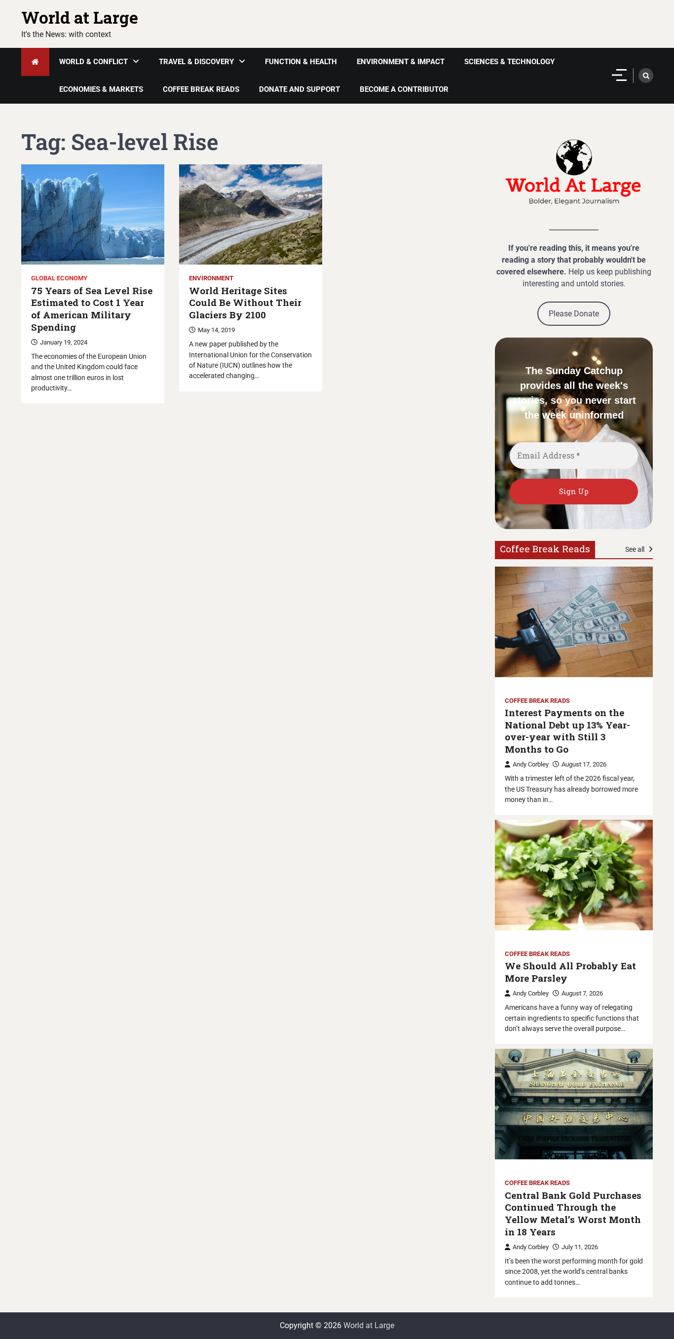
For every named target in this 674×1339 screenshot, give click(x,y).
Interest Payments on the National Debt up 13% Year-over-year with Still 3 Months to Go (567, 731)
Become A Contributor (404, 89)
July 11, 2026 (580, 1247)
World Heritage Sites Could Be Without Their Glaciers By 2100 (245, 303)
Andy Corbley (531, 764)
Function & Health (301, 61)
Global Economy (59, 278)
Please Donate (574, 313)
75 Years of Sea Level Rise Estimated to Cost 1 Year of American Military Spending (91, 309)
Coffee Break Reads (201, 89)
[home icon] (35, 62)
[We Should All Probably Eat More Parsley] (574, 875)
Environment (211, 278)
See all (635, 549)
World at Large (79, 17)
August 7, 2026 (582, 993)
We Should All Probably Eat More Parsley (570, 972)
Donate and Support (299, 89)
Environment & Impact (401, 61)
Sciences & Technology (509, 61)
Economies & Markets (101, 89)
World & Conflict (93, 61)
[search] (645, 75)
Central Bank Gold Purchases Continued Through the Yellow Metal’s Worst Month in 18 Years (573, 1213)
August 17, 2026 (584, 764)
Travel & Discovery (196, 61)
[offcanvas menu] (619, 75)
